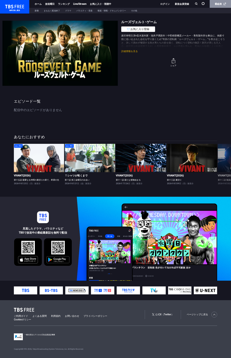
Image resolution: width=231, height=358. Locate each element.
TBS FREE (9, 6)
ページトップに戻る (197, 314)
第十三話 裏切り (174, 180)
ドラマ (68, 10)
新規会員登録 (182, 4)
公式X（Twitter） (164, 314)
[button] (217, 164)
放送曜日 (50, 4)
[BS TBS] (51, 290)
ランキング (64, 4)
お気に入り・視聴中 (100, 4)
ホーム (38, 4)
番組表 (218, 4)
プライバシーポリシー (95, 316)
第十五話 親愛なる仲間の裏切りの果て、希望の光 (36, 180)
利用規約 (56, 316)
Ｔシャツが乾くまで (76, 175)
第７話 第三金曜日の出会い (77, 180)
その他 (134, 10)
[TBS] (25, 290)
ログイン (165, 4)
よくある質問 (39, 316)
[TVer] (154, 290)
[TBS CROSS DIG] (179, 290)
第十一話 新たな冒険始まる (128, 180)
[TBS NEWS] (77, 290)
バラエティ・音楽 (84, 10)
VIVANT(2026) (22, 175)
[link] (39, 158)
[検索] (196, 4)
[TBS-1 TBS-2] (102, 290)
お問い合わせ (72, 316)
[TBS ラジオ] (128, 290)
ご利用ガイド (21, 316)
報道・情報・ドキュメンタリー (112, 10)
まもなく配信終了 (52, 10)
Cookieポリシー (22, 319)
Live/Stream (80, 4)
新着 (37, 10)
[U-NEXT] (205, 290)
